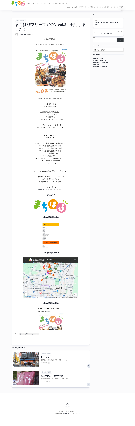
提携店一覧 (82, 7)
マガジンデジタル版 (71, 7)
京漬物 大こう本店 (98, 58)
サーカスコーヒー (49, 357)
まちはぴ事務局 (119, 7)
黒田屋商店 (96, 64)
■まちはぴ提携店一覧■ (51, 217)
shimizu (23, 34)
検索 (94, 37)
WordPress (66, 414)
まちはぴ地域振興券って (104, 7)
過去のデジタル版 (44, 189)
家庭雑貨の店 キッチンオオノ (102, 62)
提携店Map (91, 7)
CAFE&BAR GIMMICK (99, 60)
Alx (79, 414)
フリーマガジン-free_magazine (29, 334)
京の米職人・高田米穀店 (52, 375)
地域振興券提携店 (21, 20)
